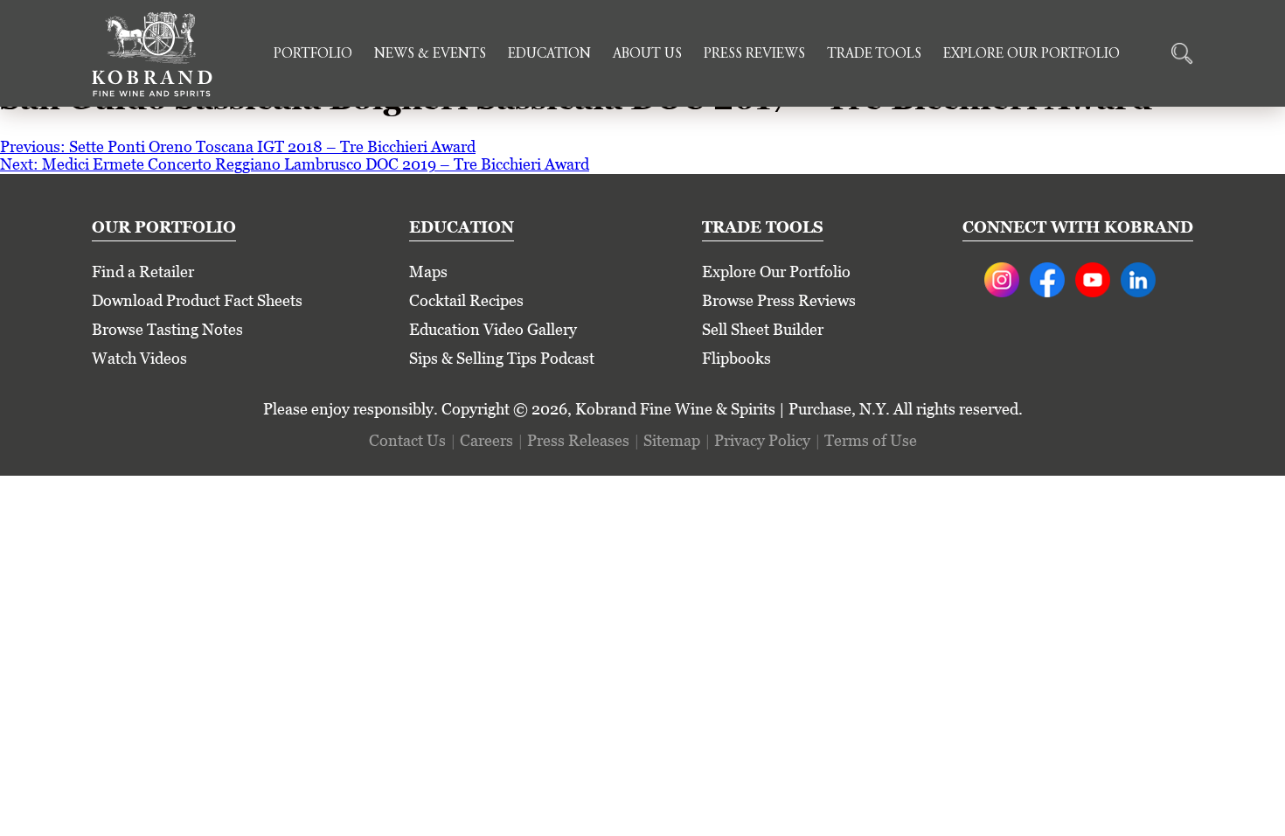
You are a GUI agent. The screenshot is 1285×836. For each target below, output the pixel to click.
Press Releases (578, 440)
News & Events (430, 54)
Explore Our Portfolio (1031, 54)
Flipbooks (736, 358)
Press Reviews (754, 54)
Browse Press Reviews (779, 300)
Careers (486, 440)
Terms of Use (870, 440)
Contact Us (407, 440)
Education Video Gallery (493, 329)
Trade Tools (874, 54)
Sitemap (671, 440)
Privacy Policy (762, 440)
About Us (647, 54)
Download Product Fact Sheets (197, 300)
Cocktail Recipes (466, 300)
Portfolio (313, 54)
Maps (428, 271)
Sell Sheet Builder (762, 329)
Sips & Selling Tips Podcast (501, 358)
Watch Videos (139, 358)
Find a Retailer (143, 271)
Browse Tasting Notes (167, 329)
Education (549, 54)
